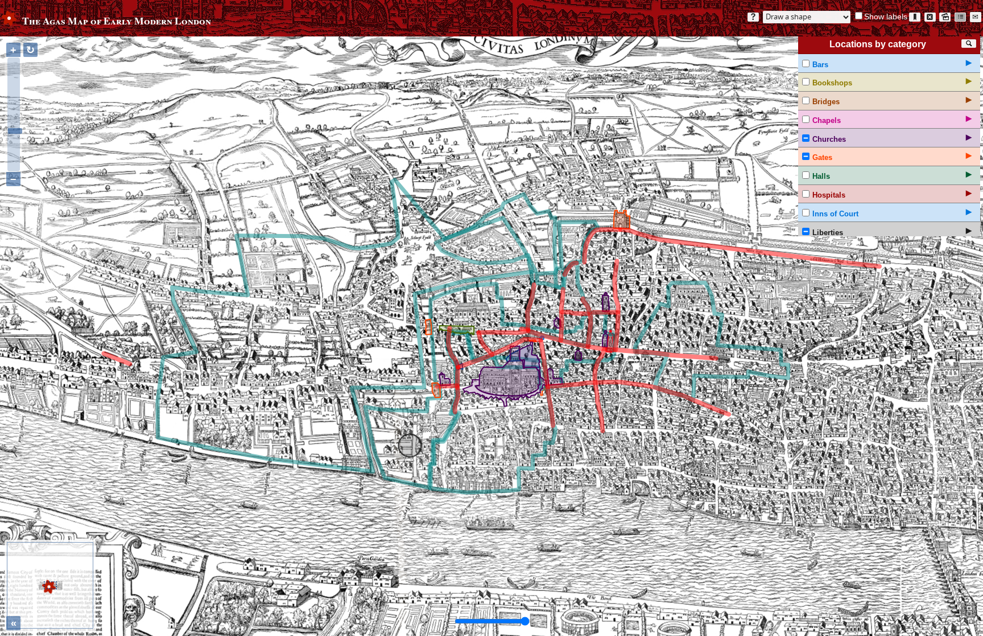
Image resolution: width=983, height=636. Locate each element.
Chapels (826, 120)
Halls (821, 176)
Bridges (826, 101)
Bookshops (832, 83)
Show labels (885, 16)
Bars (820, 64)
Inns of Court (835, 214)
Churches (829, 139)
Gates (822, 157)
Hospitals (828, 195)
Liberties (827, 232)
